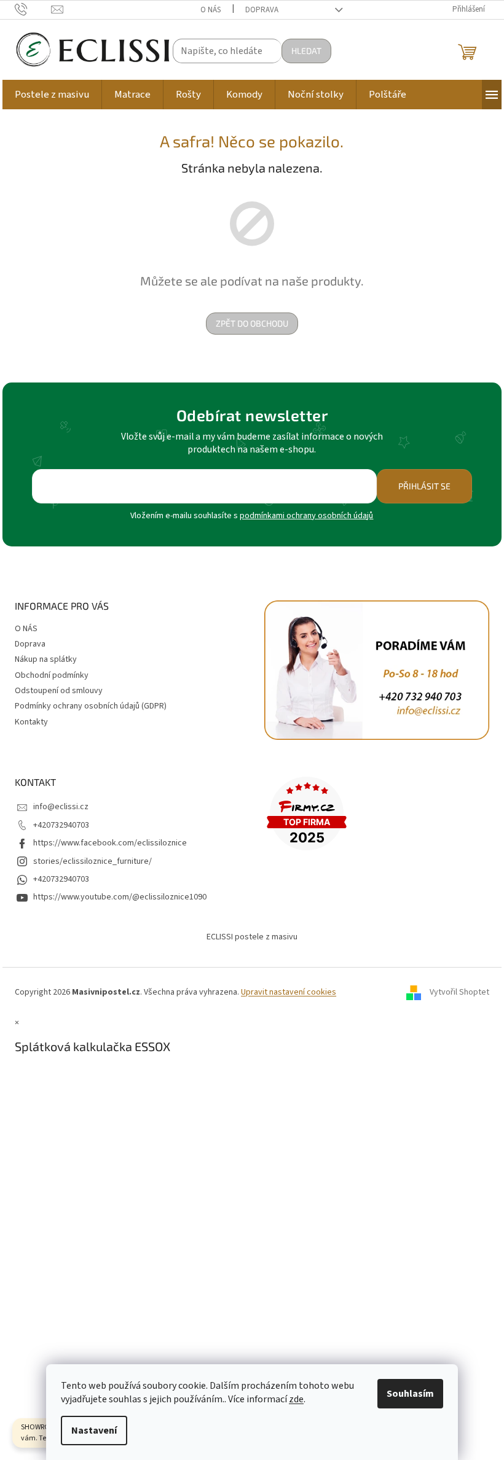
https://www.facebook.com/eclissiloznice (110, 843)
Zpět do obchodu (252, 323)
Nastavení (94, 1430)
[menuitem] (51, 94)
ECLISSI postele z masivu (252, 937)
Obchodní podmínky (52, 675)
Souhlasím (410, 1393)
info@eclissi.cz (61, 807)
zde (296, 1399)
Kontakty (31, 722)
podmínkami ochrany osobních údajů (306, 516)
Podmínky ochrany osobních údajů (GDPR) (91, 706)
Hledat (306, 50)
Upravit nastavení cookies (288, 992)
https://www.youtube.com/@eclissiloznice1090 (120, 897)
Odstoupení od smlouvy (59, 691)
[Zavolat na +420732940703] (33, 9)
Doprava (261, 9)
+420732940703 (61, 825)
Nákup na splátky (46, 659)
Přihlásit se (424, 486)
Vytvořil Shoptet (459, 992)
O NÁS (210, 9)
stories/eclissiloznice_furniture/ (92, 861)
